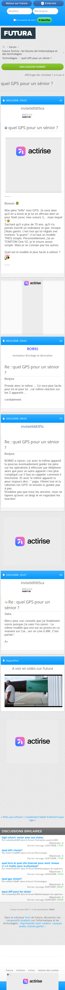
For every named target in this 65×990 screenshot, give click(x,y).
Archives (20, 970)
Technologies (10, 58)
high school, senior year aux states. (23, 837)
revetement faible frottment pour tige (44, 818)
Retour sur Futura (16, 3)
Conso (31, 970)
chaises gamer (35, 926)
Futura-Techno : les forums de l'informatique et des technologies (29, 52)
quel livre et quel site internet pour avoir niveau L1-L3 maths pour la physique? (30, 864)
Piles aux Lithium (13, 817)
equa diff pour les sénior (16, 891)
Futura (9, 970)
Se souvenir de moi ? (26, 20)
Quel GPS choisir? (12, 850)
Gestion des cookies (48, 970)
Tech (28, 917)
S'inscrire (48, 3)
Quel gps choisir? (12, 878)
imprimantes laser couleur (35, 923)
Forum (12, 47)
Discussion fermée (32, 66)
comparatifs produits (18, 920)
